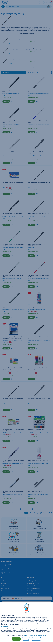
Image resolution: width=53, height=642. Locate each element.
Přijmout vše (16, 639)
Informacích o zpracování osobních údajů (35, 635)
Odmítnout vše (36, 639)
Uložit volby (26, 639)
